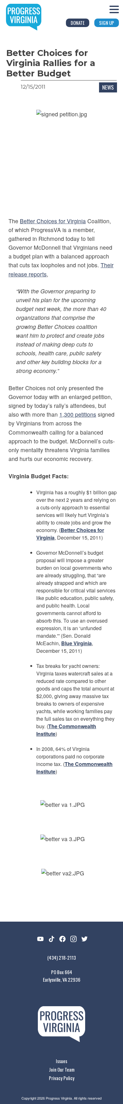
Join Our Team (61, 1069)
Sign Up (106, 22)
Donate (78, 22)
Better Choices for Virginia (53, 221)
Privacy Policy (61, 1077)
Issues (61, 1060)
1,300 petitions (77, 414)
